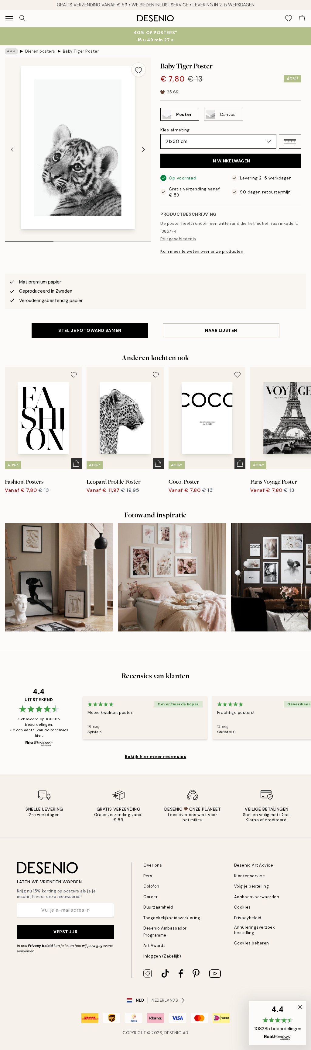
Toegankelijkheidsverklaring (171, 917)
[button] (290, 141)
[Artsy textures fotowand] (59, 577)
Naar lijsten (221, 330)
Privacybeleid (247, 917)
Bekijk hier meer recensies (155, 756)
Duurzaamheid (158, 907)
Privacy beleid (40, 945)
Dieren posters (40, 51)
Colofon (151, 886)
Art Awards (154, 945)
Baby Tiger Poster (81, 51)
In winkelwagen (230, 161)
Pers (147, 875)
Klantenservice (249, 875)
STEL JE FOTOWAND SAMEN (89, 330)
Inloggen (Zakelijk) (162, 956)
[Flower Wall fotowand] (172, 577)
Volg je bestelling (251, 886)
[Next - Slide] (143, 150)
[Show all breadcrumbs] (11, 51)
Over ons (152, 865)
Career (150, 896)
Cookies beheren (251, 943)
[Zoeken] (22, 18)
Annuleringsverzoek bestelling (254, 930)
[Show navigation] (9, 18)
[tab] (29, 239)
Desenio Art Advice (253, 865)
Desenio (173, 1032)
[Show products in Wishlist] (288, 18)
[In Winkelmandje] (76, 463)
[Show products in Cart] (302, 18)
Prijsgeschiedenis (178, 239)
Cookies (242, 907)
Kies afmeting (175, 130)
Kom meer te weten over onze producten (201, 251)
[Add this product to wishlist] (138, 69)
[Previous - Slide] (12, 150)
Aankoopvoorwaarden (256, 896)
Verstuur (65, 931)
